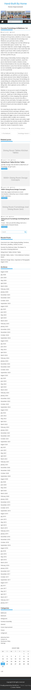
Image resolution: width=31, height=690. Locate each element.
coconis (12, 128)
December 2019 (5, 502)
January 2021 (4, 464)
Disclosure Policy (5, 641)
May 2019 (3, 522)
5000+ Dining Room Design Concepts (15, 179)
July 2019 (3, 516)
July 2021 (3, 447)
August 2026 (4, 272)
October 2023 (5, 369)
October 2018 (5, 542)
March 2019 (4, 528)
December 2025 (5, 295)
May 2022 (3, 418)
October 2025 (5, 300)
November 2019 (5, 505)
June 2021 (3, 450)
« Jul (2, 671)
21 (19, 661)
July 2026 (3, 274)
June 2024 (3, 346)
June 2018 (3, 554)
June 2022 (3, 415)
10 (3, 659)
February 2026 (5, 289)
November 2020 (5, 470)
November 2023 (5, 367)
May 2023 (3, 384)
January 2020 (4, 499)
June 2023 (3, 381)
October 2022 (5, 404)
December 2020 (5, 467)
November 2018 (5, 539)
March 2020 (4, 493)
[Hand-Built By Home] (15, 19)
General (3, 624)
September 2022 (5, 407)
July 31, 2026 (5, 216)
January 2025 (4, 326)
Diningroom (5, 128)
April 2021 (4, 456)
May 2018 (3, 557)
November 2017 (5, 574)
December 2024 (5, 329)
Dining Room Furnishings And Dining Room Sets (15, 208)
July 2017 (3, 585)
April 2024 (4, 352)
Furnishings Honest (23, 133)
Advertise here (5, 637)
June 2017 (3, 588)
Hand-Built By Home (15, 3)
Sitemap (3, 643)
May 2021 (3, 453)
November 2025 (5, 297)
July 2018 (3, 551)
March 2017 (4, 597)
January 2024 (4, 361)
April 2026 (4, 283)
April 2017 (4, 594)
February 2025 (5, 323)
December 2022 (5, 398)
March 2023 (4, 390)
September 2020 (5, 476)
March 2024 (4, 355)
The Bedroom (6, 133)
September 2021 (5, 441)
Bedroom (3, 615)
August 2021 (4, 444)
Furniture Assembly (6, 621)
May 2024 (3, 349)
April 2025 (4, 318)
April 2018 (4, 559)
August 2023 (4, 375)
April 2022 (4, 421)
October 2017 (5, 577)
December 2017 (5, 571)
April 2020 (4, 490)
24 (3, 664)
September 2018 (5, 545)
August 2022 (4, 410)
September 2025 (5, 303)
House (3, 630)
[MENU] (29, 21)
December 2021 (5, 433)
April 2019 (4, 525)
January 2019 (4, 533)
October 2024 (5, 335)
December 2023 (5, 364)
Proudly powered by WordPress (9, 685)
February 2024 (5, 358)
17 (3, 661)
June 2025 (3, 312)
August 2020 (4, 479)
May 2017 (3, 591)
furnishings (17, 128)
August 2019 (4, 513)
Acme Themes (16, 687)
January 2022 (4, 430)
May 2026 (3, 280)
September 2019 (5, 510)
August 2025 (4, 306)
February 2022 (5, 427)
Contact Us (4, 639)
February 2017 (5, 600)
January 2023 (4, 395)
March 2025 (4, 320)
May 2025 (3, 315)
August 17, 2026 (6, 160)
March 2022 (4, 424)
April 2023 (4, 387)
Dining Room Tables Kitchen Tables (15, 151)
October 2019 (5, 508)
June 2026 (3, 277)
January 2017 (4, 603)
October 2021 (5, 438)
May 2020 (3, 487)
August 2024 (4, 341)
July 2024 (3, 344)
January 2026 (4, 292)
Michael (13, 32)
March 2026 (4, 286)
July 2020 (3, 482)
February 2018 (5, 565)
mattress (23, 128)
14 (19, 659)
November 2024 (5, 332)
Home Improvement (6, 627)
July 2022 (3, 413)
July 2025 (3, 309)
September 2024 (5, 338)
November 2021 (5, 436)
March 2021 (4, 459)
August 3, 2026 (5, 187)
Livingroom (4, 633)
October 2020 (5, 473)
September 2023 (5, 372)
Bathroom (3, 613)
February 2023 (5, 392)
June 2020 (3, 485)
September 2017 (5, 580)
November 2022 (5, 401)
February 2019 (5, 531)
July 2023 (3, 378)
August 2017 (4, 582)
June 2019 (3, 519)
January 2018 (4, 568)
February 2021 (5, 462)
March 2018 (4, 562)
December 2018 (5, 536)
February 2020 (5, 496)
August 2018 (4, 548)
